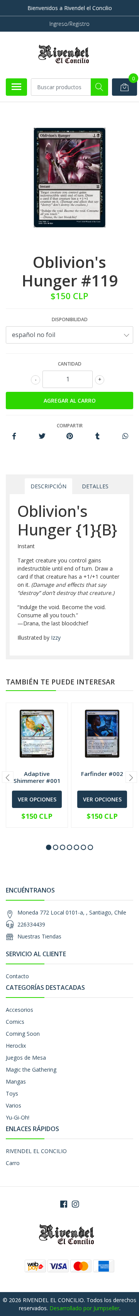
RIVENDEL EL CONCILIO (36, 1151)
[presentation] (8, 777)
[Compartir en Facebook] (14, 436)
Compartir (70, 425)
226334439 (31, 924)
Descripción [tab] (48, 486)
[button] (48, 847)
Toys (12, 1093)
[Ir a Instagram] (75, 1204)
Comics (15, 1021)
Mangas (16, 1081)
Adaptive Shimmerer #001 (37, 777)
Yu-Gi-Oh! (17, 1117)
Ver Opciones (37, 799)
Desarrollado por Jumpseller (84, 1308)
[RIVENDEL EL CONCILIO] (66, 54)
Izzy (56, 637)
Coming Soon (23, 1033)
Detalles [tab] (95, 486)
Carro (13, 1163)
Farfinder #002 (102, 773)
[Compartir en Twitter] (42, 436)
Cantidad (69, 364)
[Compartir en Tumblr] (97, 436)
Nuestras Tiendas (39, 936)
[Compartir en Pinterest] (69, 436)
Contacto (17, 976)
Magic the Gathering (31, 1069)
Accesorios (19, 1009)
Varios (13, 1105)
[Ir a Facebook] (63, 1204)
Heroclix (16, 1045)
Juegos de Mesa (26, 1057)
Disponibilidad (70, 319)
